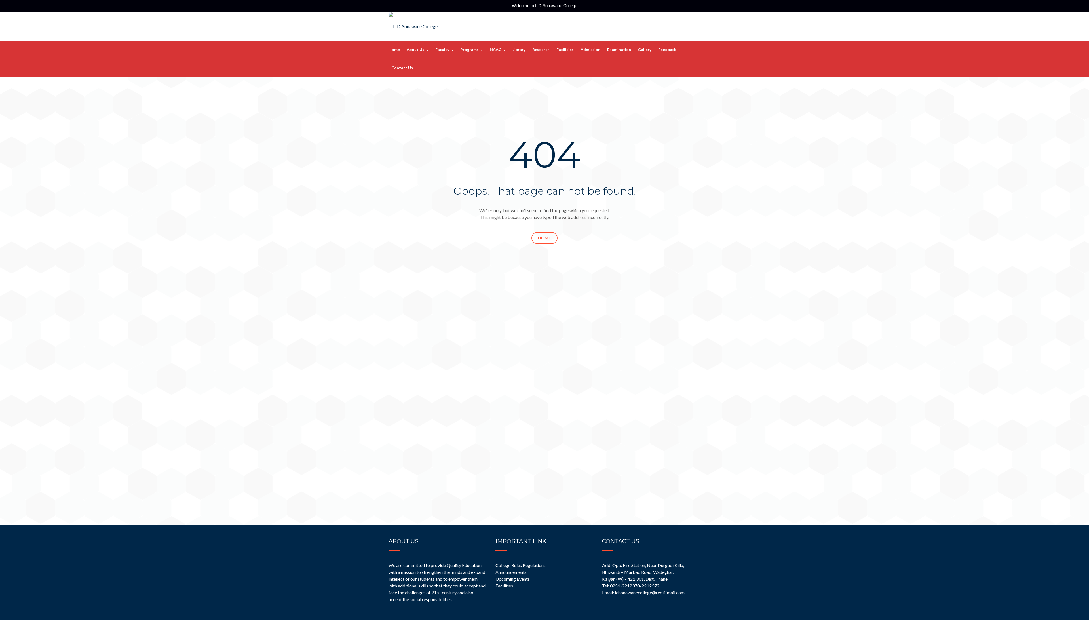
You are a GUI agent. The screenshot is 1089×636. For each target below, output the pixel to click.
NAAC (495, 49)
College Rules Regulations (520, 565)
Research (541, 49)
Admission (590, 49)
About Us (415, 49)
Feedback (667, 49)
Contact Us (402, 67)
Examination (619, 49)
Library (518, 49)
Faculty (442, 49)
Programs (469, 49)
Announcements (511, 572)
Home (394, 49)
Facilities (565, 49)
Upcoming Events (512, 579)
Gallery (644, 49)
